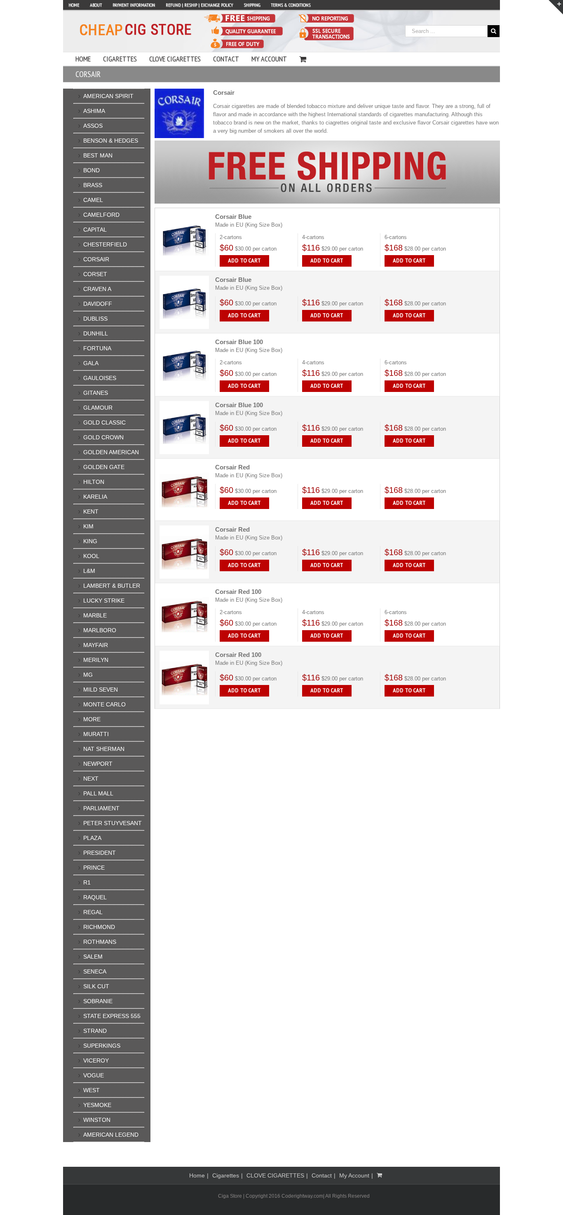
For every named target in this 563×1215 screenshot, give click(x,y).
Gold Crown (103, 437)
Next (91, 778)
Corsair (96, 259)
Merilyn (95, 660)
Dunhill (95, 333)
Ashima (94, 111)
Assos (93, 125)
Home (197, 1175)
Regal (93, 912)
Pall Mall (98, 793)
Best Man (98, 155)
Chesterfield (105, 244)
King (90, 541)
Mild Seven (100, 689)
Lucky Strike (103, 600)
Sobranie (98, 1001)
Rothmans (99, 941)
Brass (92, 185)
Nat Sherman (103, 749)
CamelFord (101, 214)
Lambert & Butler (111, 585)
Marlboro (99, 630)
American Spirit (108, 96)
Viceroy (96, 1060)
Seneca (94, 971)
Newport (98, 763)
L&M (89, 571)
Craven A (97, 289)
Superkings (101, 1045)
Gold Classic (104, 422)
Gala (91, 363)
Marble (95, 615)
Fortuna (97, 348)
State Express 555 (112, 1016)
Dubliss (95, 318)
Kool (91, 556)
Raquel (95, 897)
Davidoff (97, 303)
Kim (88, 526)
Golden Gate (103, 467)
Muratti (96, 734)
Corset (95, 274)
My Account (354, 1175)
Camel (93, 200)
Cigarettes (225, 1175)
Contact (322, 1175)
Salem (93, 956)
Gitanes (95, 392)
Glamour (98, 407)
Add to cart (244, 260)
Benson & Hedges (110, 140)
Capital (95, 229)
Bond (91, 170)
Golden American (111, 452)
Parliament (101, 808)
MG (88, 674)
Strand (95, 1030)
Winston (96, 1119)
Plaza (92, 838)
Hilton (93, 481)
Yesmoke (97, 1105)
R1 (87, 882)
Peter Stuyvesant (112, 823)
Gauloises (99, 378)
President (99, 852)
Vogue (93, 1075)
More (92, 719)
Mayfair (95, 645)
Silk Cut (96, 986)
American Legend (110, 1134)
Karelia (95, 496)
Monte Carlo (104, 704)
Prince (94, 867)
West (91, 1090)
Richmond (99, 927)
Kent (91, 511)
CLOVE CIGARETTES (275, 1175)
